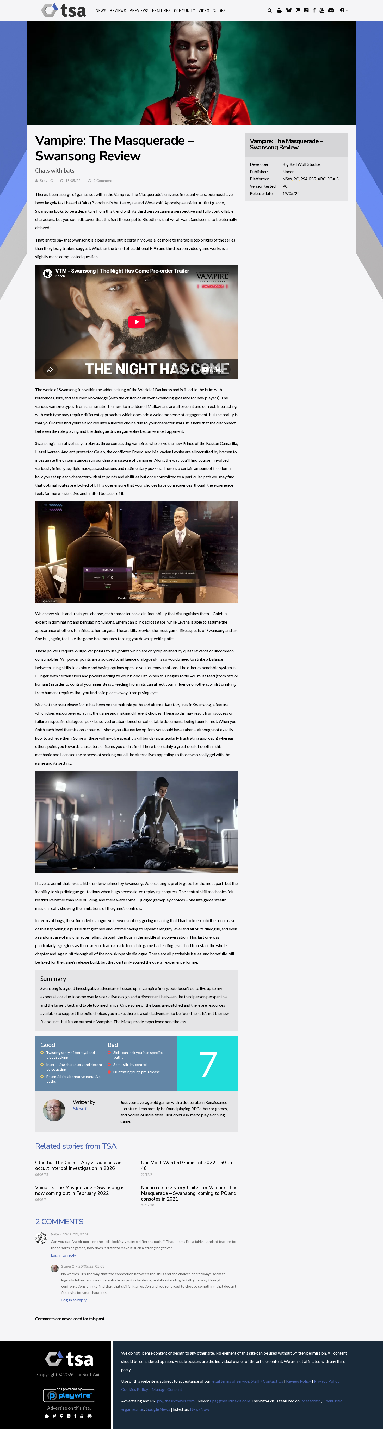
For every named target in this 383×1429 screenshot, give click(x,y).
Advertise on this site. (69, 1408)
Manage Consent (167, 1389)
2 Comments (104, 180)
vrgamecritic (132, 1409)
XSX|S (333, 178)
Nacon (288, 171)
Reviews (118, 10)
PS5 (312, 178)
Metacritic (311, 1400)
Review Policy (298, 1381)
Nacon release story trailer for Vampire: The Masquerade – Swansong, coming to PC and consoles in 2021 (189, 1193)
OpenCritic (332, 1400)
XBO (322, 178)
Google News (158, 1409)
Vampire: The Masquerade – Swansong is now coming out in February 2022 (80, 1190)
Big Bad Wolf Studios (301, 164)
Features (161, 10)
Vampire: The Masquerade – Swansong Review (286, 144)
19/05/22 (291, 193)
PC (296, 178)
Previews (139, 10)
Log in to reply (63, 1255)
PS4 (303, 178)
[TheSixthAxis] (63, 18)
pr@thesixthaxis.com (176, 1400)
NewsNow (199, 1409)
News (101, 10)
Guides (219, 10)
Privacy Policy (326, 1381)
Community (184, 10)
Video (204, 10)
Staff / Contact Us (267, 1381)
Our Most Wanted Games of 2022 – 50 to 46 (186, 1165)
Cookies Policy (134, 1389)
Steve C (46, 180)
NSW (287, 178)
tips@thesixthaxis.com (230, 1400)
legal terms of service (230, 1381)
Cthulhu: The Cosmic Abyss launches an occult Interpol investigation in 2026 (78, 1165)
